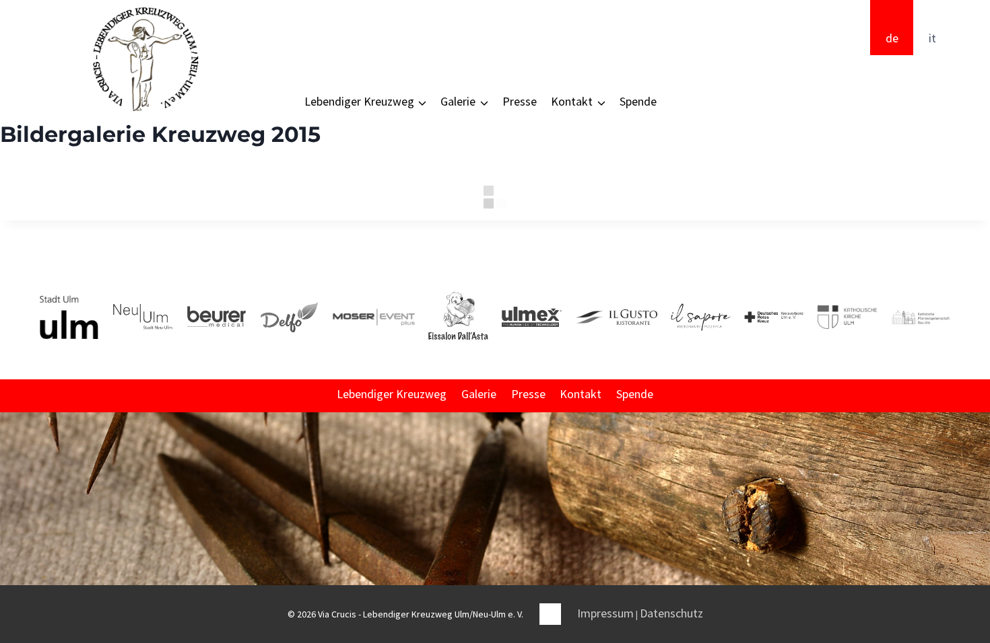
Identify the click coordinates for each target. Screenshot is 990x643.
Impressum (605, 613)
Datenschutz (671, 613)
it (932, 38)
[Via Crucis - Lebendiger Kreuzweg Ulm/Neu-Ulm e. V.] (145, 59)
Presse (519, 101)
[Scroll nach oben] (978, 530)
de (892, 38)
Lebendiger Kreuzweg (392, 394)
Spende (638, 101)
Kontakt (580, 394)
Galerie (478, 394)
